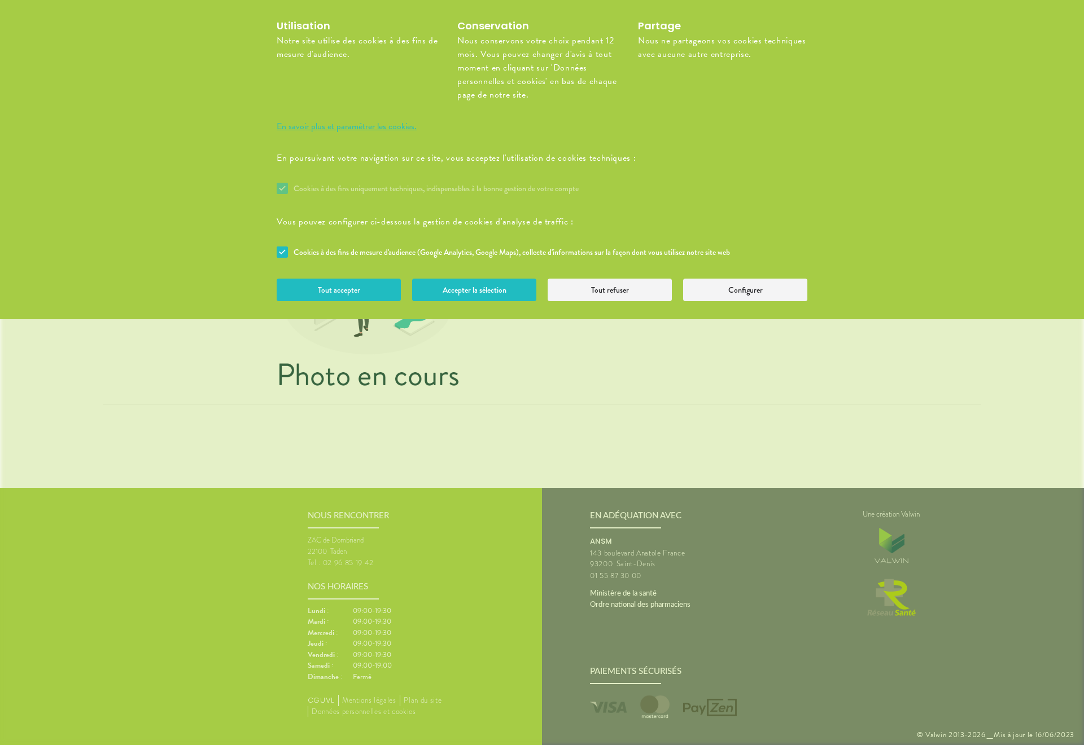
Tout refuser (610, 290)
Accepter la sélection (474, 290)
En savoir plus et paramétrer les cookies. (347, 126)
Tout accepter (339, 290)
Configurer (745, 290)
